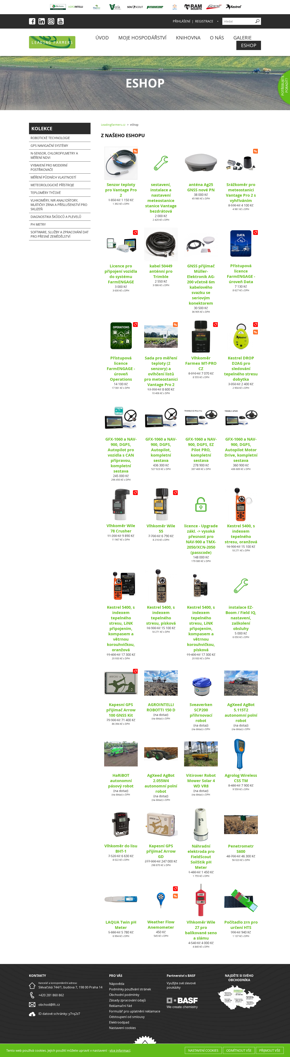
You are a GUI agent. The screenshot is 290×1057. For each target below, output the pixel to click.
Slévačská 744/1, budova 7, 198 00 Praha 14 (70, 987)
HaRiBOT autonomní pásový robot (121, 781)
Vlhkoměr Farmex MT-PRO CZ (201, 363)
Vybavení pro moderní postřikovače (49, 167)
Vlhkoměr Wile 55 (161, 528)
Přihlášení (181, 21)
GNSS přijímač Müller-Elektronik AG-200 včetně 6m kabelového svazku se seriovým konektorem (201, 284)
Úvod (102, 37)
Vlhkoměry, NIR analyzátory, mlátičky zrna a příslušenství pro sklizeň (59, 204)
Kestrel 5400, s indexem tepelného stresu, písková (161, 615)
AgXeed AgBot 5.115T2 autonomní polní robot (241, 712)
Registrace (204, 21)
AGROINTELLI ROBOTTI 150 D (161, 707)
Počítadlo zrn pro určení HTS (241, 924)
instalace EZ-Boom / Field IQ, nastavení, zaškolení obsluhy (240, 618)
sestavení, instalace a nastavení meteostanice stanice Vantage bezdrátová (161, 198)
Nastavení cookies (122, 1028)
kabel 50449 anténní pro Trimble (160, 271)
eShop (248, 45)
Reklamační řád (120, 1006)
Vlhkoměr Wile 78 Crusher (121, 528)
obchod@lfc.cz (49, 1004)
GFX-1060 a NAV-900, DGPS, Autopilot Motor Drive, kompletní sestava (241, 449)
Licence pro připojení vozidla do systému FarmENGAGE (121, 274)
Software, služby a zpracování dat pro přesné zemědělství (60, 234)
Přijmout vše (269, 1050)
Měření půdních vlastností (53, 177)
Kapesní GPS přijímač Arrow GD (161, 851)
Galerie (242, 37)
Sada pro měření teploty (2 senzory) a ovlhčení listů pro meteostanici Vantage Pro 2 (161, 371)
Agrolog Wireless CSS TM (241, 778)
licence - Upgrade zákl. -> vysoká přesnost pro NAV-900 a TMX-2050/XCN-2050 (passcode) (201, 539)
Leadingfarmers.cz (113, 125)
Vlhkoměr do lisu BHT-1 (120, 848)
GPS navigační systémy (49, 145)
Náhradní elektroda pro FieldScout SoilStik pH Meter (201, 856)
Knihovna (188, 37)
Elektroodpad (119, 1022)
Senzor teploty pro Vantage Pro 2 (121, 190)
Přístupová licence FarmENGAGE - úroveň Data (241, 273)
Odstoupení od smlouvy (127, 1017)
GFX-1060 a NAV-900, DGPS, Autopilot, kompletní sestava (161, 449)
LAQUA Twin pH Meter (121, 924)
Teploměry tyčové (46, 193)
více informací (119, 1050)
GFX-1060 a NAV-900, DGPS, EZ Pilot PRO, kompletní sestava (201, 449)
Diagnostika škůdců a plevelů (56, 217)
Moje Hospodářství (142, 37)
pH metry (38, 224)
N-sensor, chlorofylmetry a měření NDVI (54, 155)
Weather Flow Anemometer (160, 924)
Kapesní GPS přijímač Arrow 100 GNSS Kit (121, 710)
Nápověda (116, 984)
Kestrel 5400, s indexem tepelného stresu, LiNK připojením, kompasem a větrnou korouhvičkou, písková (201, 628)
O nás (217, 37)
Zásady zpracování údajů (127, 1000)
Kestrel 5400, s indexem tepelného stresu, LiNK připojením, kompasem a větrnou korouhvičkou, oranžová (121, 628)
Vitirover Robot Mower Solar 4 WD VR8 (201, 781)
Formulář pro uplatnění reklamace (134, 1011)
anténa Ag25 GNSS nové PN (201, 187)
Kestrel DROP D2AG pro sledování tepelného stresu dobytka (241, 368)
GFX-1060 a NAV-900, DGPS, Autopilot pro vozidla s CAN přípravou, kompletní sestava (121, 455)
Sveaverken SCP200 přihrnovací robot (201, 712)
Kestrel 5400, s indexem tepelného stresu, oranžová (241, 533)
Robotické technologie (50, 138)
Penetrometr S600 (241, 848)
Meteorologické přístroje (52, 185)
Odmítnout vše (239, 1050)
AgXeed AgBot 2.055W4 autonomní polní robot (161, 783)
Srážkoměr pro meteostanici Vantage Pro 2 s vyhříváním (241, 192)
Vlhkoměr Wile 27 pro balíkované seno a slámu (201, 930)
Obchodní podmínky (124, 995)
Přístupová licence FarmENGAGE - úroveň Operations (121, 368)
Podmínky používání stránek (130, 989)
